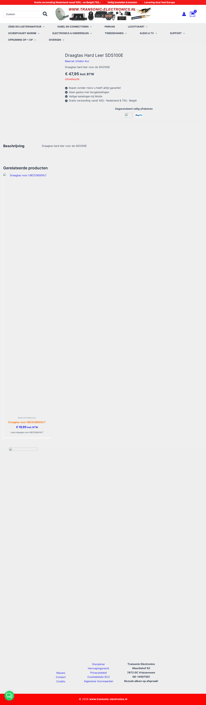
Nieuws (60, 672)
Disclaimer (98, 664)
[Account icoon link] (184, 14)
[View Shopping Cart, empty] (196, 14)
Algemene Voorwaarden (98, 681)
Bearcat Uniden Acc (77, 61)
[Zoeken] (45, 14)
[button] (42, 26)
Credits (60, 681)
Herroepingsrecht (98, 668)
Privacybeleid (98, 672)
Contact (61, 677)
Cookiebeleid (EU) (98, 676)
